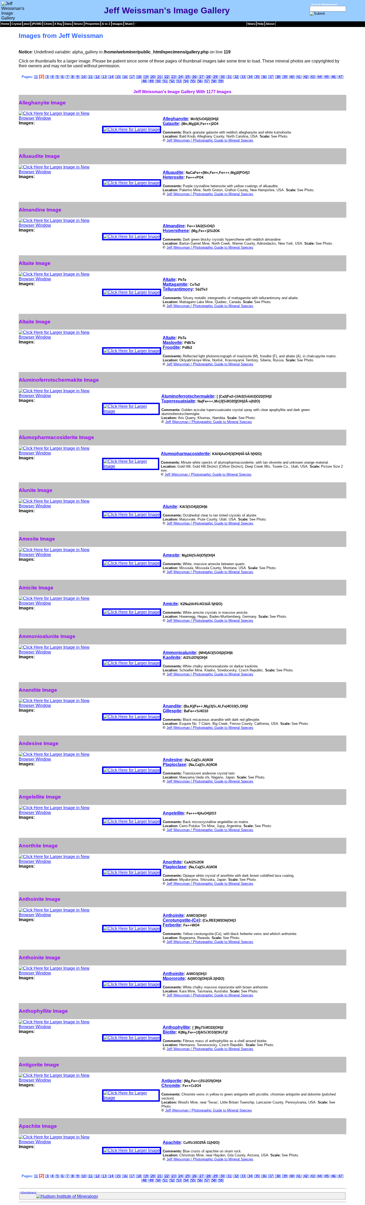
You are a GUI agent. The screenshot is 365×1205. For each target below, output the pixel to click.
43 (312, 77)
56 (200, 81)
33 (243, 77)
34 (250, 77)
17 (132, 77)
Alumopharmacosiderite (185, 453)
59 (221, 81)
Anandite (172, 706)
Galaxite (171, 123)
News (251, 23)
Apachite (172, 1142)
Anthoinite (173, 915)
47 (340, 77)
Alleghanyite (175, 118)
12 (97, 77)
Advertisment (28, 1192)
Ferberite (172, 925)
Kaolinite (172, 657)
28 (208, 77)
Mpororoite (174, 978)
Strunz (78, 23)
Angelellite (173, 813)
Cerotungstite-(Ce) (181, 920)
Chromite (170, 1085)
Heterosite (173, 177)
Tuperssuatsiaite (178, 401)
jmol (27, 23)
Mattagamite (175, 284)
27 (201, 77)
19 (146, 77)
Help (260, 23)
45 (326, 77)
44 (319, 77)
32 (236, 77)
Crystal (16, 23)
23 (174, 77)
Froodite (171, 347)
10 (84, 77)
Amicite (170, 603)
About (270, 23)
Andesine (172, 759)
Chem (48, 23)
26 (194, 77)
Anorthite (172, 862)
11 (90, 77)
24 (181, 77)
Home (5, 23)
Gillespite (172, 711)
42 (306, 77)
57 (207, 81)
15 (118, 77)
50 (158, 81)
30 (222, 77)
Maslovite (172, 342)
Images (117, 23)
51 (165, 81)
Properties (92, 23)
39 (285, 77)
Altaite (169, 279)
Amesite (171, 555)
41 (299, 77)
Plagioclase (174, 764)
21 (160, 77)
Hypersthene (176, 230)
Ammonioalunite (179, 652)
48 (144, 81)
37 (271, 77)
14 (111, 77)
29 (215, 77)
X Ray (58, 23)
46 (333, 77)
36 (264, 77)
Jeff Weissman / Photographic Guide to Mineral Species (209, 140)
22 (167, 77)
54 (186, 81)
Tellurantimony (178, 289)
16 (125, 77)
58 (214, 81)
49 (151, 81)
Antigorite (171, 1080)
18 (139, 77)
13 (104, 77)
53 (179, 81)
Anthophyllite (176, 1027)
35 (257, 77)
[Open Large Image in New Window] (59, 118)
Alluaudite (173, 172)
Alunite (170, 506)
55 (193, 81)
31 (229, 77)
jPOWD (37, 23)
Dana (68, 23)
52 (172, 81)
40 (292, 77)
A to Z (106, 23)
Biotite (169, 1032)
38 (278, 77)
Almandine (174, 226)
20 (153, 77)
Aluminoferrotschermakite (187, 396)
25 (187, 77)
